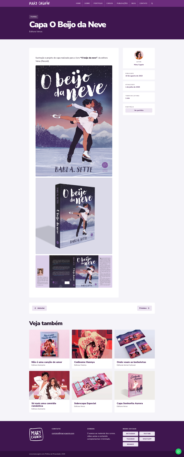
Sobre (87, 3)
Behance (130, 444)
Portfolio (98, 3)
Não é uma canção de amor (47, 362)
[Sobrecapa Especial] (92, 385)
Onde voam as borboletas (131, 362)
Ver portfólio (138, 110)
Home (78, 3)
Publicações (122, 3)
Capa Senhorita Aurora (130, 403)
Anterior (39, 308)
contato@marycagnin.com (63, 433)
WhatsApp (147, 439)
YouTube (147, 434)
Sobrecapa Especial (85, 403)
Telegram (130, 439)
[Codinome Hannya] (92, 344)
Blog (134, 3)
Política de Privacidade (52, 454)
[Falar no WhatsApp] (178, 451)
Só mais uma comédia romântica (44, 405)
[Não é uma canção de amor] (49, 344)
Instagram (130, 434)
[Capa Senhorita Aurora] (134, 385)
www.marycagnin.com (36, 454)
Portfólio (34, 17)
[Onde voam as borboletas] (134, 344)
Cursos (109, 3)
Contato (143, 3)
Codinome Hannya (84, 362)
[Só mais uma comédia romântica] (49, 385)
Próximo (144, 308)
